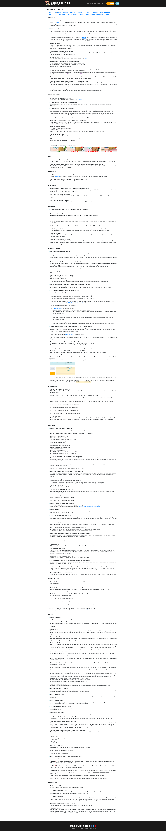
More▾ (80, 99)
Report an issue (93, 828)
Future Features (86, 12)
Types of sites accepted (62, 12)
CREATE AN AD (61, 22)
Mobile (71, 12)
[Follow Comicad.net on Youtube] (95, 826)
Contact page (57, 176)
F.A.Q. (70, 828)
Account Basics (52, 12)
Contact (99, 3)
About (91, 3)
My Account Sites (58, 308)
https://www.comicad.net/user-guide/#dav (85, 609)
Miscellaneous (95, 12)
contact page (72, 76)
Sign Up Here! (110, 3)
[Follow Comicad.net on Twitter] (93, 826)
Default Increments (106, 14)
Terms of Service (84, 828)
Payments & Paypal (53, 14)
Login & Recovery (78, 12)
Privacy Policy (75, 828)
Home (88, 3)
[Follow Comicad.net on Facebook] (91, 826)
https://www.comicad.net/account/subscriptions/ (89, 506)
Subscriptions (62, 14)
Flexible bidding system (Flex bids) (75, 14)
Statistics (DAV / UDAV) (89, 14)
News (95, 3)
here (78, 52)
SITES (56, 30)
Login (117, 3)
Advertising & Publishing (105, 12)
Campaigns (98, 14)
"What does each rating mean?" (75, 302)
